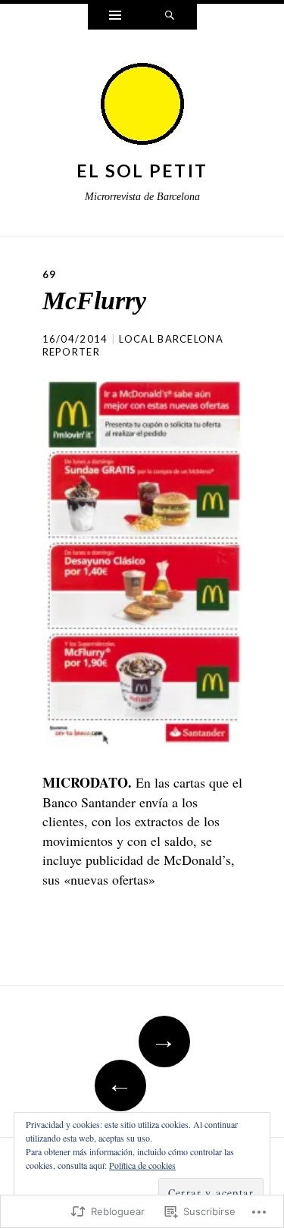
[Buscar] (169, 17)
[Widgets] (115, 17)
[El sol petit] (142, 105)
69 (49, 274)
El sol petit (142, 170)
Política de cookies (142, 1165)
